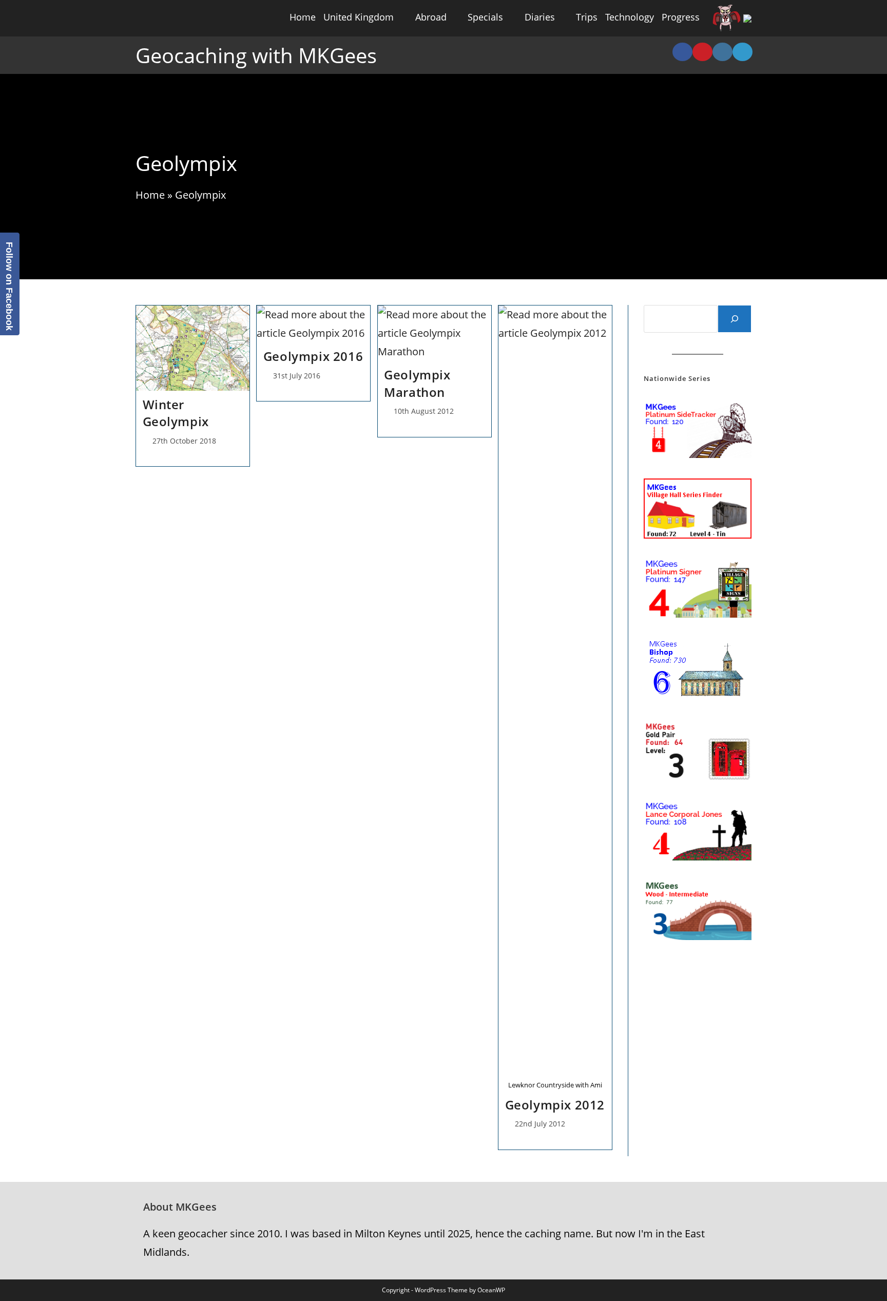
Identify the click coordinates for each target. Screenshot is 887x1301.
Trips (586, 17)
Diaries (540, 17)
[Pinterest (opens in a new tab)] (702, 52)
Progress (681, 17)
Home (303, 17)
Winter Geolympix (176, 413)
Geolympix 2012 (555, 1104)
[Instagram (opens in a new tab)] (722, 52)
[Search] (734, 319)
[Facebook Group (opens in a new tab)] (682, 52)
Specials (485, 17)
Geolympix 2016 (313, 356)
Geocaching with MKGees (256, 55)
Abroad (431, 17)
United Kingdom (358, 17)
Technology (629, 17)
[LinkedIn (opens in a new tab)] (742, 52)
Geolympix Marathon (417, 383)
